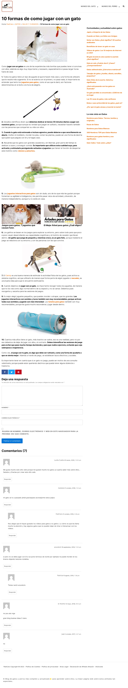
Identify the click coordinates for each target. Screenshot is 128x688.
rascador (75, 278)
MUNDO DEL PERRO (109, 6)
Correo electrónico (11, 418)
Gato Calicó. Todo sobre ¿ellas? (99, 143)
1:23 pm (78, 488)
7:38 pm (77, 575)
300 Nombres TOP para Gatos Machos (102, 132)
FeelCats (10, 24)
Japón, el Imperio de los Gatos (98, 32)
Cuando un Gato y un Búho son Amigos (102, 36)
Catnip (8, 275)
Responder (7, 479)
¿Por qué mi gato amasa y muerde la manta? (104, 107)
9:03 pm (78, 604)
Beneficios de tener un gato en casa (101, 46)
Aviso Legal (64, 666)
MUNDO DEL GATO (88, 6)
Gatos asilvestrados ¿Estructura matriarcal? (104, 70)
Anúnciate (99, 666)
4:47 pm (78, 634)
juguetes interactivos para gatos (21, 193)
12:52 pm (78, 460)
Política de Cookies (33, 666)
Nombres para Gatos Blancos (98, 128)
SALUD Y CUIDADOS (30, 24)
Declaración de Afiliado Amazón (82, 666)
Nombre (5, 407)
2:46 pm (77, 514)
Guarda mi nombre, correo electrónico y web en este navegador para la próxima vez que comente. (40, 432)
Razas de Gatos (93, 125)
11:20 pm (78, 547)
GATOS (17, 24)
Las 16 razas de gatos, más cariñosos (101, 99)
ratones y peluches (26, 151)
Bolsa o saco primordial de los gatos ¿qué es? (104, 103)
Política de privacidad (50, 666)
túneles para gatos (56, 302)
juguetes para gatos (30, 82)
